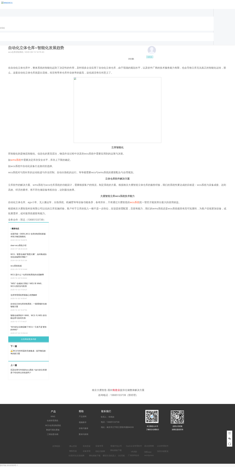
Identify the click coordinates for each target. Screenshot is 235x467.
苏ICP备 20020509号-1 (9, 465)
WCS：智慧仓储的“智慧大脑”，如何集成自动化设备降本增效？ (28, 255)
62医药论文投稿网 (76, 455)
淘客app (147, 452)
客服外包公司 (116, 446)
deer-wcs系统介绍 (18, 245)
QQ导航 (121, 455)
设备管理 (99, 446)
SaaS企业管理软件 (134, 446)
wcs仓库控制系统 (16, 52)
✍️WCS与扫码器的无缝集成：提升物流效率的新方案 (28, 352)
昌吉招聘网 (149, 446)
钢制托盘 (73, 451)
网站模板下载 (95, 455)
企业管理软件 (162, 446)
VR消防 (134, 451)
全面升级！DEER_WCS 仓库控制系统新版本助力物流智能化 (28, 235)
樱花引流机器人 (109, 455)
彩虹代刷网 (100, 451)
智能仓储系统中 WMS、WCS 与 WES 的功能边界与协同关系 (28, 316)
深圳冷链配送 (162, 451)
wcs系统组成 (16, 266)
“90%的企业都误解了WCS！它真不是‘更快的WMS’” (28, 328)
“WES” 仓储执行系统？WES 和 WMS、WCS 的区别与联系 (26, 284)
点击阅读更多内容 (28, 339)
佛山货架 (73, 446)
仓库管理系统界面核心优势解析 (23, 295)
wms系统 (16, 159)
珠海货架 (86, 446)
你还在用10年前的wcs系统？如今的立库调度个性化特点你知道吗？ (28, 371)
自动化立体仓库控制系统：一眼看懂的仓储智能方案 (28, 305)
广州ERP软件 (133, 455)
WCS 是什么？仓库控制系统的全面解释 (27, 274)
